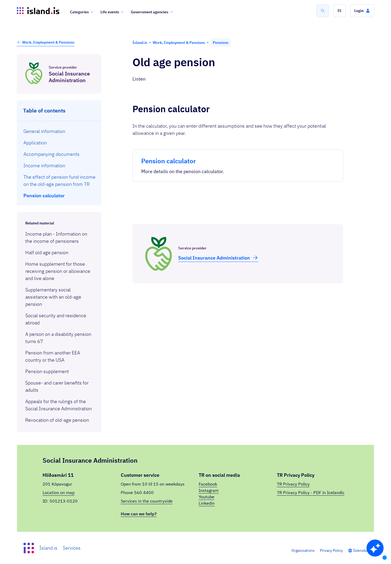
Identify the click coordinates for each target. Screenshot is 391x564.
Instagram (209, 490)
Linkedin (207, 503)
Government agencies (149, 12)
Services (72, 548)
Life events (110, 12)
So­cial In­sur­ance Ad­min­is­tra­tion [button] (214, 258)
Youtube (206, 496)
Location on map (58, 492)
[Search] (322, 10)
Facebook (208, 484)
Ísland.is (48, 548)
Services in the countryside (147, 501)
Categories (79, 12)
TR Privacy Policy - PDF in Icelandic (310, 492)
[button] (339, 10)
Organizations (303, 550)
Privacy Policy (331, 550)
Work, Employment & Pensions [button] (48, 42)
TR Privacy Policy (293, 484)
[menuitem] (59, 131)
